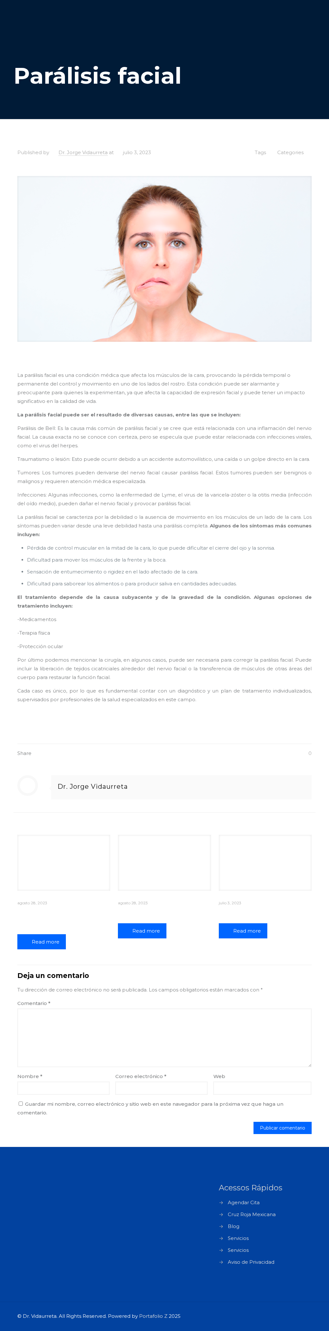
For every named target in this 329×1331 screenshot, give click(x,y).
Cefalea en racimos (154, 912)
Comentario (33, 1003)
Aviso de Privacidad (251, 1262)
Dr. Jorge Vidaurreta (83, 152)
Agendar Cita (244, 1202)
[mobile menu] (301, 22)
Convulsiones (244, 912)
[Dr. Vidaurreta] (51, 22)
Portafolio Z (153, 1316)
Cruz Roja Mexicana (252, 1214)
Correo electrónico (140, 1076)
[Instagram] (288, 1316)
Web (219, 1076)
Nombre (29, 1076)
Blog (233, 1226)
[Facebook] (271, 1316)
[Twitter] (279, 1316)
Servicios (238, 1238)
